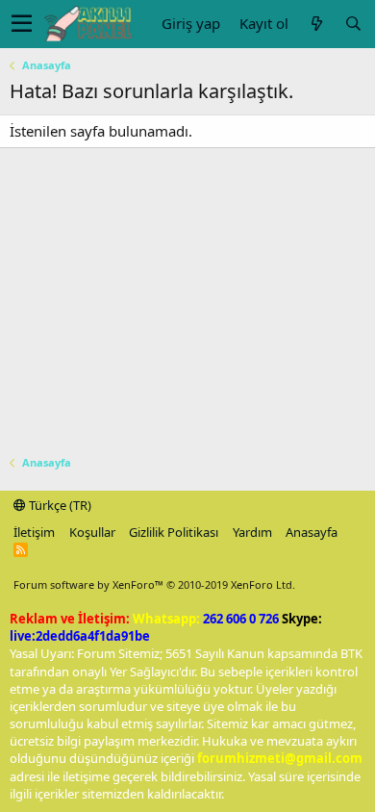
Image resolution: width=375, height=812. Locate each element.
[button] (21, 24)
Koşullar (92, 532)
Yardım (252, 532)
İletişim (34, 532)
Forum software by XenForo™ (154, 584)
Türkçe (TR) (58, 505)
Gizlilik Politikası (173, 532)
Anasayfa (312, 532)
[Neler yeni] (316, 23)
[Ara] (353, 23)
